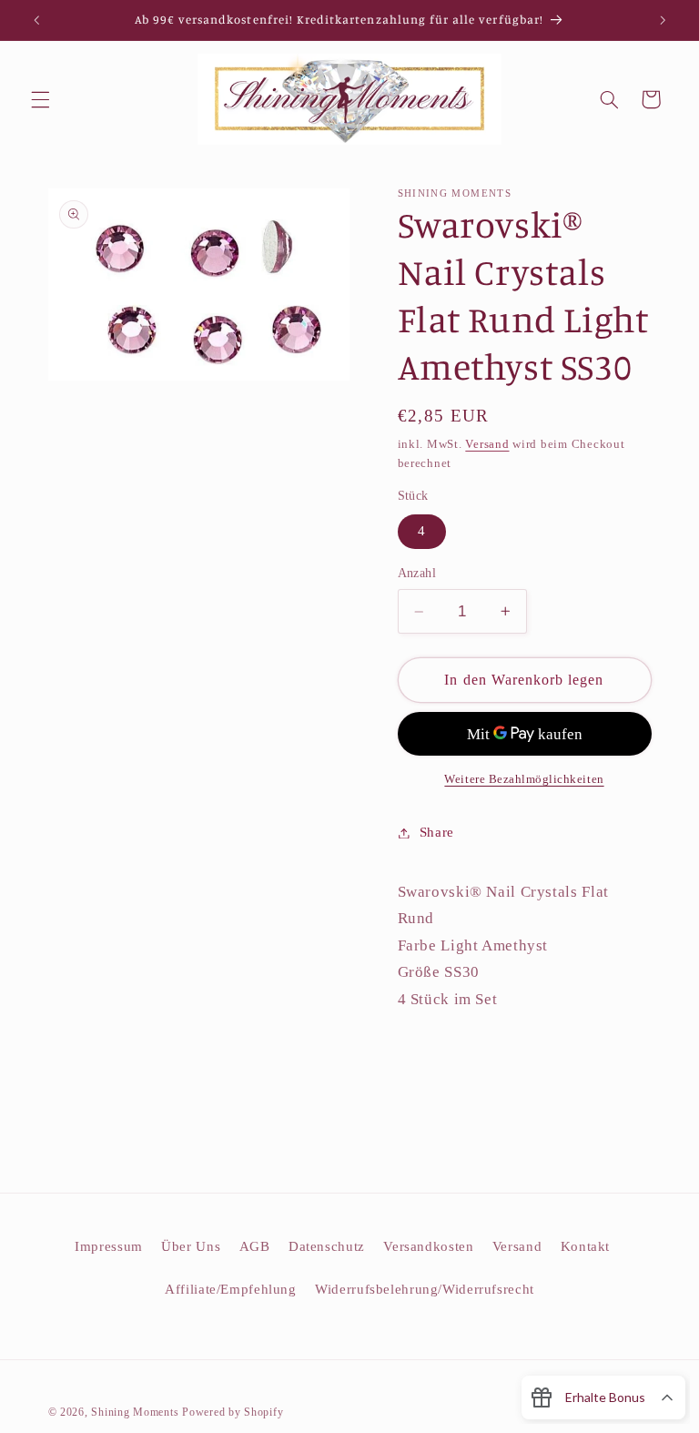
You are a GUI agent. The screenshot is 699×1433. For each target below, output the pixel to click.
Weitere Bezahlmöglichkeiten (523, 779)
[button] (40, 99)
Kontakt (585, 1246)
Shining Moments (136, 1412)
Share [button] (437, 832)
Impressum (109, 1246)
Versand (487, 444)
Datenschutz (327, 1246)
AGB (254, 1246)
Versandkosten (428, 1246)
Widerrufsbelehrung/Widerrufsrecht (424, 1289)
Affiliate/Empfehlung (231, 1289)
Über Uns (190, 1246)
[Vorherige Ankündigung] (36, 20)
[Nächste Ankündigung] (663, 20)
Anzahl (417, 573)
